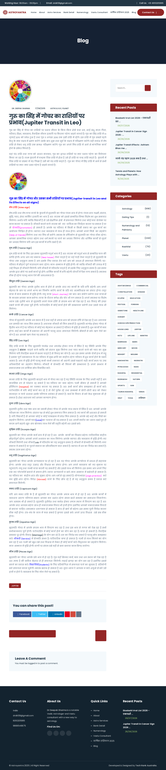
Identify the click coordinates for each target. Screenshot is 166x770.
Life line (131, 335)
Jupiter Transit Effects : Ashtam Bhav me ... (132, 146)
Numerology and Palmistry (131, 227)
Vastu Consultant (99, 12)
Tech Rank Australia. (146, 765)
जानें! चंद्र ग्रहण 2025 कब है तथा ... (131, 158)
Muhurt (121, 354)
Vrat (120, 398)
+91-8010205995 (155, 3)
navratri (138, 360)
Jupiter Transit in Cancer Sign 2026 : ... (131, 133)
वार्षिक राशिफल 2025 (119, 12)
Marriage (37, 535)
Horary (121, 317)
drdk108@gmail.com (62, 3)
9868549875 (19, 725)
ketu (120, 335)
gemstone (122, 310)
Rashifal (126, 246)
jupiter (15, 585)
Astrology (55, 108)
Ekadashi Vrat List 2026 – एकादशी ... (136, 712)
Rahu (136, 367)
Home (33, 12)
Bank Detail (69, 12)
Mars (134, 342)
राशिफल (142, 398)
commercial (142, 285)
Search (148, 88)
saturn (136, 379)
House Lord (123, 329)
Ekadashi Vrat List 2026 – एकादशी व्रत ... (133, 119)
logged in (32, 663)
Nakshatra (123, 360)
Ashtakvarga (124, 285)
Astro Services (54, 12)
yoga (130, 398)
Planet (65, 108)
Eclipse (121, 298)
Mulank (134, 354)
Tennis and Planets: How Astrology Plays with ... (128, 173)
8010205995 (19, 720)
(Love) (38, 420)
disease (141, 292)
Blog (134, 12)
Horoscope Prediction (129, 323)
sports (121, 385)
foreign (135, 304)
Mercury (122, 348)
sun (132, 385)
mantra (144, 335)
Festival (121, 304)
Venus (141, 392)
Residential (136, 373)
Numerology (82, 12)
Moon (134, 348)
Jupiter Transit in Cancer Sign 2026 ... (138, 725)
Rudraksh (122, 379)
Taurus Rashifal (125, 392)
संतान (23, 349)
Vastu (125, 255)
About (42, 12)
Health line (138, 310)
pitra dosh (123, 367)
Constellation (125, 292)
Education (135, 298)
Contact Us (148, 12)
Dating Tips (128, 217)
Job (37, 442)
